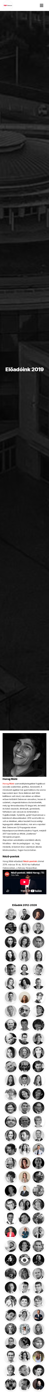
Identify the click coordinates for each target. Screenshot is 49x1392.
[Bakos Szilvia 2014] (11, 942)
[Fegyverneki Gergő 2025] (11, 1066)
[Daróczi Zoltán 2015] (24, 1025)
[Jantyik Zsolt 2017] (38, 1108)
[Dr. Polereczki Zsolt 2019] (11, 1343)
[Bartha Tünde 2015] (11, 983)
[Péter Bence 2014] (11, 1315)
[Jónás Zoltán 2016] (24, 1122)
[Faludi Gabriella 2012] (38, 1052)
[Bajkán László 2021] (38, 928)
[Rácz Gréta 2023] (24, 1357)
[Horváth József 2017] (24, 1108)
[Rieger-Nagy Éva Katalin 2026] (38, 1357)
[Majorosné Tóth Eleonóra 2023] (38, 1232)
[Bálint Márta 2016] (11, 956)
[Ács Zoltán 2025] (24, 914)
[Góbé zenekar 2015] (24, 1066)
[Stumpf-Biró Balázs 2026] (38, 1384)
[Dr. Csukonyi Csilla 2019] (38, 1011)
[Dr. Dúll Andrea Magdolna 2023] (38, 1039)
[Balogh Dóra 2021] (24, 956)
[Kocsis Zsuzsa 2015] (11, 1163)
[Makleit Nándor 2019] (11, 1246)
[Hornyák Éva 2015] (11, 1094)
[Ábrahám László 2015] (11, 914)
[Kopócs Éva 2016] (11, 1177)
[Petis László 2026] (38, 1315)
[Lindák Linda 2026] (11, 1232)
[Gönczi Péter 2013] (38, 1066)
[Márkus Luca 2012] (11, 1260)
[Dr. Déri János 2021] (38, 1025)
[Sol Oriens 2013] (11, 1384)
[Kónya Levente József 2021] (38, 1163)
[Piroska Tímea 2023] (11, 1329)
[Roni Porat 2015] (11, 1370)
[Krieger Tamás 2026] (24, 1191)
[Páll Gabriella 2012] (24, 1301)
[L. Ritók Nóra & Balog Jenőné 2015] (24, 1204)
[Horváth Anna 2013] (11, 1108)
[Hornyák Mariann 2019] (24, 1094)
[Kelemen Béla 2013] (24, 1135)
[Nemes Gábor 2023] (11, 1287)
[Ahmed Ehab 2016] (11, 928)
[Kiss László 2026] (38, 1149)
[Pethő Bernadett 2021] (24, 1315)
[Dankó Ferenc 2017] (11, 1025)
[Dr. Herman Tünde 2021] (38, 1080)
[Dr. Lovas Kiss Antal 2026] (24, 1232)
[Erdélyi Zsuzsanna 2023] (24, 1052)
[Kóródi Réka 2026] (24, 1177)
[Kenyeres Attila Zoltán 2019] (38, 1135)
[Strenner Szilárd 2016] (24, 1384)
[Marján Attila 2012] (38, 1246)
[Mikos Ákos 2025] (38, 1260)
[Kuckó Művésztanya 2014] (38, 1191)
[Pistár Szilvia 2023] (38, 1329)
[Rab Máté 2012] (11, 1357)
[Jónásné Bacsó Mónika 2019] (38, 1122)
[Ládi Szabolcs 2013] (11, 1218)
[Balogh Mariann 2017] (38, 956)
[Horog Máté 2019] (38, 1094)
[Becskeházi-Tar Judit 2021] (24, 983)
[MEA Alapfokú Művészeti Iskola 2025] (24, 1260)
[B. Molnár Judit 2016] (24, 928)
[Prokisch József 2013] (38, 1343)
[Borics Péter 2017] (38, 997)
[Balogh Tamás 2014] (11, 970)
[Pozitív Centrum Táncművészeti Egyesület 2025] (24, 1343)
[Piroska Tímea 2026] (24, 1329)
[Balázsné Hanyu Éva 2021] (24, 942)
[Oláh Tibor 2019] (38, 1287)
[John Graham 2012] (11, 1122)
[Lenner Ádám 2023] (38, 1218)
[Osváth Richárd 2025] (11, 1301)
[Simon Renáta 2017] (38, 1370)
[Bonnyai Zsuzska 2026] (24, 997)
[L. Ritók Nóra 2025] (38, 1204)
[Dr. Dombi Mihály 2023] (24, 1039)
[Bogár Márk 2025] (11, 997)
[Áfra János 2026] (38, 914)
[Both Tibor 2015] (11, 1011)
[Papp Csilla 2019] (38, 1301)
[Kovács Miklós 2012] (38, 1177)
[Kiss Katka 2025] (24, 1149)
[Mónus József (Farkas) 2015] (11, 1274)
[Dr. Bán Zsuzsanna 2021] (24, 970)
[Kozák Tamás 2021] (11, 1191)
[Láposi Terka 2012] (24, 1218)
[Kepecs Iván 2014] (11, 1149)
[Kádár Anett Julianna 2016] (11, 1135)
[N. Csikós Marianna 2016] (24, 1274)
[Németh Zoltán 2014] (24, 1287)
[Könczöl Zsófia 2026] (24, 1163)
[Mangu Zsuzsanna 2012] (24, 1246)
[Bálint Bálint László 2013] (38, 942)
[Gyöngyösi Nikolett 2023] (11, 1080)
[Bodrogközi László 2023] (38, 983)
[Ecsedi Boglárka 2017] (11, 1052)
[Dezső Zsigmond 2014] (11, 1039)
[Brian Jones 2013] (24, 1011)
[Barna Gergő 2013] (38, 970)
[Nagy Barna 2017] (38, 1274)
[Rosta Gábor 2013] (24, 1370)
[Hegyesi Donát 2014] (24, 1080)
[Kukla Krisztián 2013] (11, 1204)
